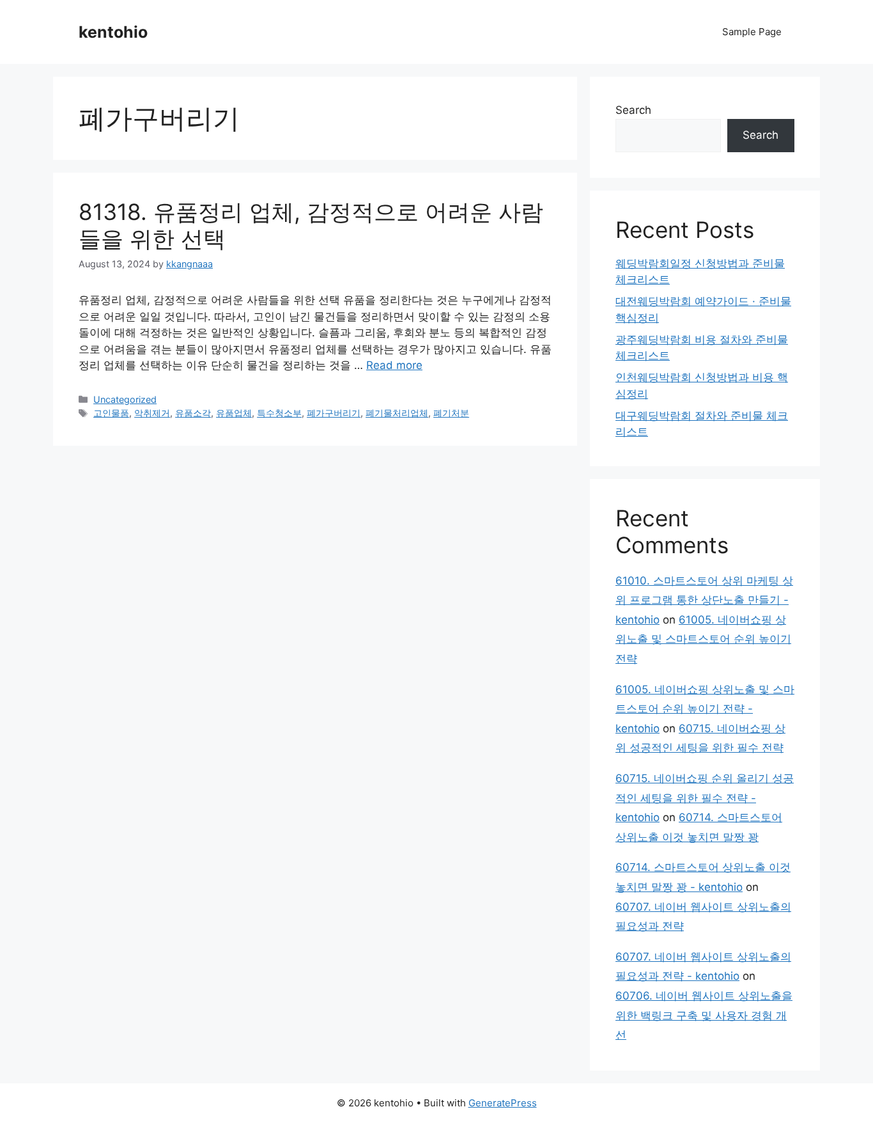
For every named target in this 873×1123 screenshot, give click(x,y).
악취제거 (152, 412)
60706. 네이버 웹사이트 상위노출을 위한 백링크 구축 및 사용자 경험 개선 (703, 1015)
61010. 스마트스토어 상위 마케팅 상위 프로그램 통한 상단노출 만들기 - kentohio (704, 600)
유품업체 (234, 412)
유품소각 (193, 412)
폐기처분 (451, 412)
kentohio (113, 32)
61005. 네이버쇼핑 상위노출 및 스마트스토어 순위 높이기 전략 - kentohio (704, 709)
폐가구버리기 (333, 412)
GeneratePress (502, 1103)
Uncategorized (125, 399)
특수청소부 (279, 412)
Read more (394, 365)
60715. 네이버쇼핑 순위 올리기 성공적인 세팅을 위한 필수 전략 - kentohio (704, 798)
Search (633, 110)
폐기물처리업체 (397, 412)
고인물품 (111, 412)
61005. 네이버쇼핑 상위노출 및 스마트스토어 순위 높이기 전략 (703, 639)
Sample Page (752, 32)
